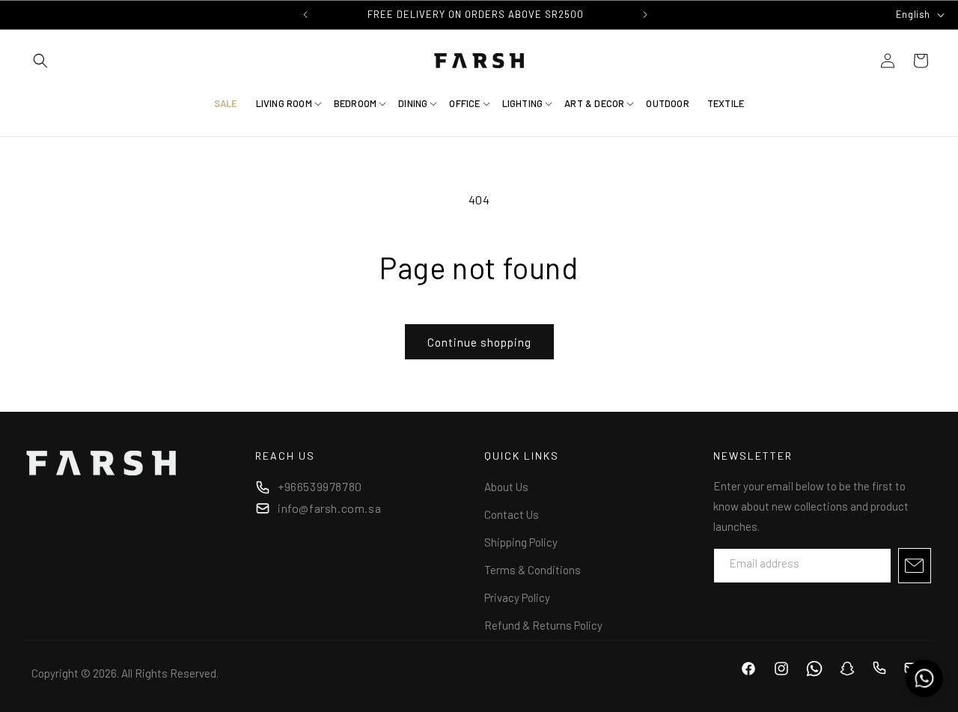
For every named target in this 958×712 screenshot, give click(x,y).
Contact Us (511, 514)
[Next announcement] (645, 14)
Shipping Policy (521, 542)
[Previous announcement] (305, 14)
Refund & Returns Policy (543, 625)
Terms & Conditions (532, 569)
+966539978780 (320, 486)
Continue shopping (479, 342)
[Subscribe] (914, 565)
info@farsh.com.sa (329, 508)
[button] (40, 60)
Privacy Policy (517, 597)
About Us (506, 486)
